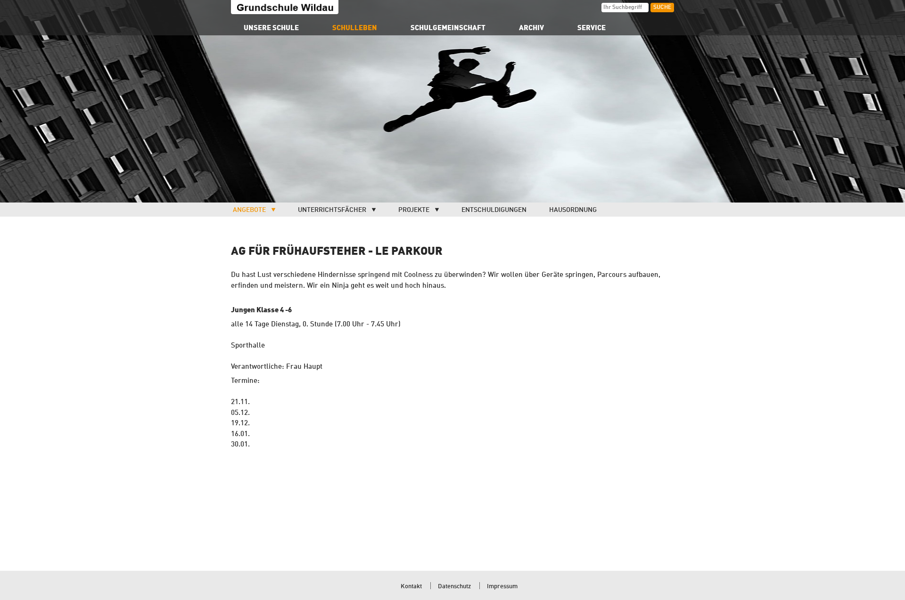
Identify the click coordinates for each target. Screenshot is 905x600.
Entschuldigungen (494, 210)
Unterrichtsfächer (332, 210)
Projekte (413, 210)
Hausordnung (573, 210)
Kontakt (411, 587)
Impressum (502, 587)
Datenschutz (454, 587)
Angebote (249, 210)
